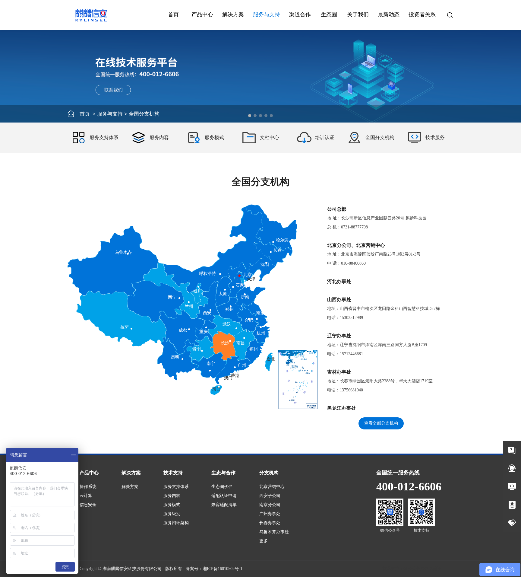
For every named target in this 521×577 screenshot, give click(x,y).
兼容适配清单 (224, 504)
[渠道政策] (512, 523)
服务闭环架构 (176, 523)
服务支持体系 (176, 486)
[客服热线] (512, 468)
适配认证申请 (224, 495)
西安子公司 (269, 495)
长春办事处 (269, 523)
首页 (173, 14)
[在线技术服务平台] (512, 486)
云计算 (86, 495)
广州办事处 (269, 514)
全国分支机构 (144, 114)
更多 (263, 541)
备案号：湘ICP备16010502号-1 (214, 568)
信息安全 (88, 504)
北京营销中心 (272, 486)
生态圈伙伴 (221, 486)
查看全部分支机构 (381, 423)
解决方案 (130, 486)
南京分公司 (269, 504)
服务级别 (171, 514)
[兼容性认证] (512, 505)
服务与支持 (110, 114)
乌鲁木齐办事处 (274, 532)
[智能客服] (512, 450)
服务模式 (171, 504)
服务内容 (171, 495)
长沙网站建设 (428, 568)
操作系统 (88, 486)
